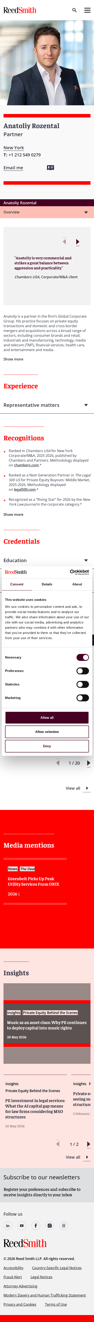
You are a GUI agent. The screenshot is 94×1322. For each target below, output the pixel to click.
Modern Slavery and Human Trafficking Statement (44, 1295)
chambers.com (26, 465)
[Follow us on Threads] (63, 1225)
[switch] (83, 670)
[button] (78, 241)
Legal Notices (41, 1277)
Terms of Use (56, 1304)
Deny (47, 746)
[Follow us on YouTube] (21, 1225)
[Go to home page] (20, 10)
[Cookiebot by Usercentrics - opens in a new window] (70, 572)
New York (13, 148)
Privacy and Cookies (19, 1304)
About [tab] (77, 584)
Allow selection (47, 732)
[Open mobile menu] (87, 10)
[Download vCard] (50, 167)
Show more (13, 514)
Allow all (47, 717)
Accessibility (13, 1267)
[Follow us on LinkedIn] (7, 1225)
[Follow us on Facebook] (35, 1225)
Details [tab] (47, 584)
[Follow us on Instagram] (49, 1225)
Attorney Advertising (20, 1286)
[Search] (74, 10)
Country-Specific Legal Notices (57, 1267)
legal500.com (25, 489)
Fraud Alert (12, 1277)
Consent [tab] (16, 584)
